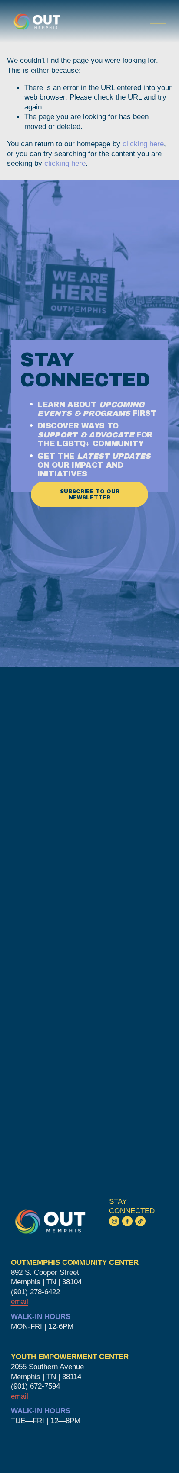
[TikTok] (140, 1221)
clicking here (143, 143)
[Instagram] (114, 1221)
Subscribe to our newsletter (89, 495)
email (19, 1396)
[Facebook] (127, 1221)
